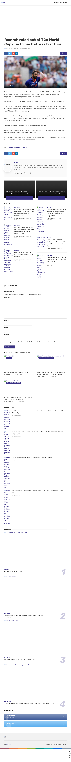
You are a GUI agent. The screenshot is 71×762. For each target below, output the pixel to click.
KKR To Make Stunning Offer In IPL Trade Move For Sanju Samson (23, 254)
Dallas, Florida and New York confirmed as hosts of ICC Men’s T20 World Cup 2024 (51, 373)
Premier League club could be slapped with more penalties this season (56, 259)
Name (6, 320)
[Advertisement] (35, 22)
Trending (21, 35)
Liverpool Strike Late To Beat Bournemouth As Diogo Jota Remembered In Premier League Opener (24, 231)
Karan (8, 374)
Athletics (7, 657)
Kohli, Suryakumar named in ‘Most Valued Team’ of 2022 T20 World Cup (18, 398)
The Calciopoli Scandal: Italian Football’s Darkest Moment (23, 615)
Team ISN (15, 48)
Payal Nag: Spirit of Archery (13, 571)
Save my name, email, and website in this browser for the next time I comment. (30, 342)
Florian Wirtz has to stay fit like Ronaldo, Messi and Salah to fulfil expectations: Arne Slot (56, 243)
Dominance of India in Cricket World (16, 372)
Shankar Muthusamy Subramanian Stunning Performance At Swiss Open (29, 703)
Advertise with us (60, 744)
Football (17, 207)
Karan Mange (20, 218)
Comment (7, 297)
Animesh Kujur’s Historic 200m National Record (20, 659)
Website (6, 334)
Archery (6, 569)
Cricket (16, 250)
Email (6, 327)
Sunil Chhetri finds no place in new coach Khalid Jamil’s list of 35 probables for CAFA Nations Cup (24, 213)
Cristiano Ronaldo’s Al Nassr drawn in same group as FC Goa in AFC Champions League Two (56, 213)
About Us (49, 744)
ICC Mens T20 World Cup (11, 35)
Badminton (7, 701)
